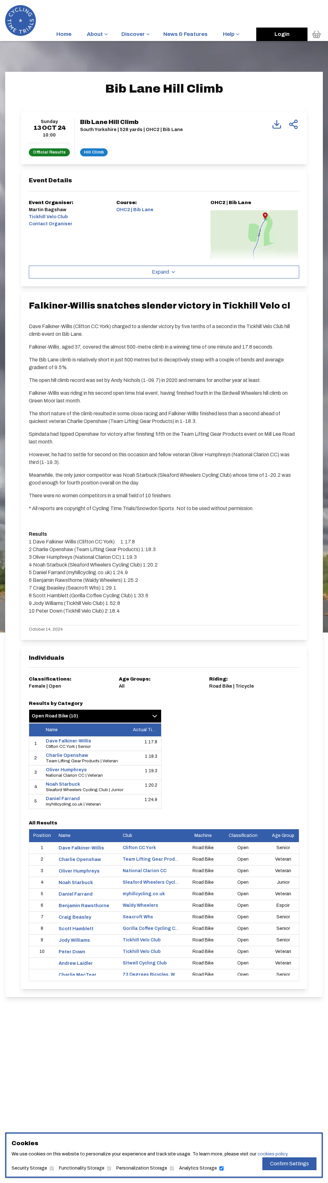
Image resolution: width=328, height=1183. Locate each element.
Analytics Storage (198, 1168)
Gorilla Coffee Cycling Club (152, 928)
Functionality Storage (81, 1168)
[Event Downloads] (277, 124)
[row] (95, 744)
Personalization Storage (141, 1168)
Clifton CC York (139, 847)
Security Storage (29, 1168)
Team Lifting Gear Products (154, 859)
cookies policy (272, 1153)
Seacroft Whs (138, 916)
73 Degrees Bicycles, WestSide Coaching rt (171, 974)
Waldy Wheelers (140, 905)
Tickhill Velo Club (141, 940)
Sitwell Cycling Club (145, 963)
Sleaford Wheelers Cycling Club (158, 882)
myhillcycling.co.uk (144, 893)
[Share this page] (293, 124)
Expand (160, 272)
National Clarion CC (145, 870)
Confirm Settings (289, 1163)
